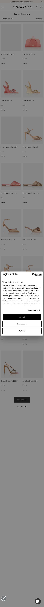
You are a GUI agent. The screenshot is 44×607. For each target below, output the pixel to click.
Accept (22, 317)
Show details (32, 310)
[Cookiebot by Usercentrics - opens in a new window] (32, 274)
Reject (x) (22, 331)
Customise (21, 324)
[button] (38, 601)
